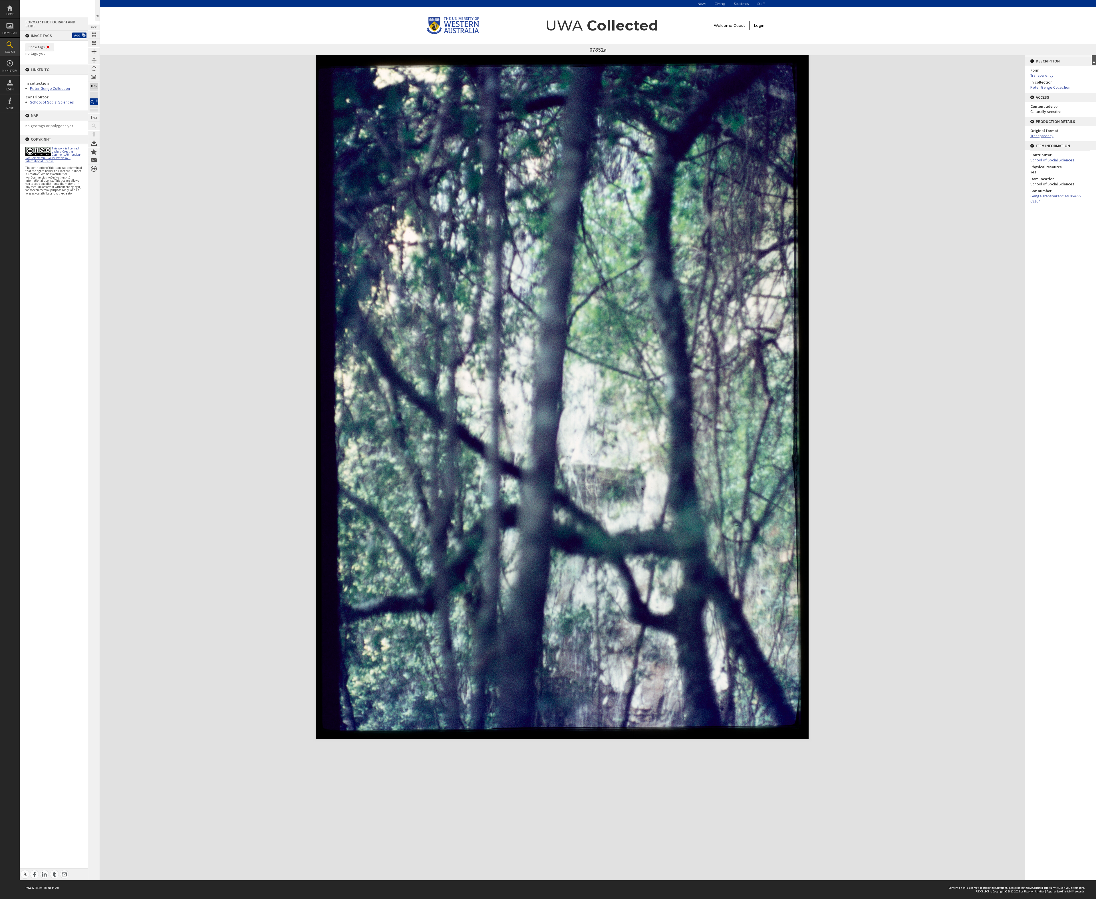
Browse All (10, 33)
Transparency (1041, 75)
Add (77, 35)
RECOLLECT (982, 891)
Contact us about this (94, 160)
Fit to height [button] (94, 60)
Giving (720, 3)
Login (10, 89)
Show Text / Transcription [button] (94, 117)
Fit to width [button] (94, 51)
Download (94, 143)
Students (741, 3)
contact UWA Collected (1029, 888)
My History (9, 70)
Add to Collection (94, 151)
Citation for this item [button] (94, 169)
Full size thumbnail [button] (94, 34)
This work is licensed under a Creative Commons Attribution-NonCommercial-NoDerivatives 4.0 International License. (53, 154)
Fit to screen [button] (94, 43)
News (702, 3)
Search (10, 52)
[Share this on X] (25, 871)
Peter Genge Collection (50, 88)
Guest (739, 25)
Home (10, 14)
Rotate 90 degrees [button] (94, 68)
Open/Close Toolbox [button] (97, 10)
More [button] (9, 108)
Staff (761, 3)
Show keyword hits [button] (94, 126)
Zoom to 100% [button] (94, 77)
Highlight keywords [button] (94, 134)
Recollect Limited (1034, 891)
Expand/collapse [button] (1094, 60)
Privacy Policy (33, 888)
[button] (94, 101)
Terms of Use (51, 888)
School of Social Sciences (52, 102)
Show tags (37, 47)
